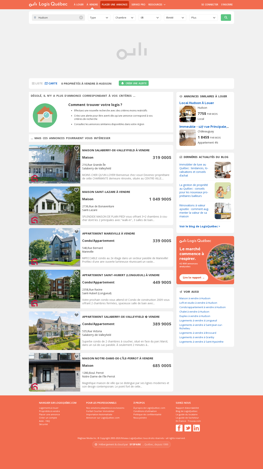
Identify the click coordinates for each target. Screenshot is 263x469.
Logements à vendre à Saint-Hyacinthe (201, 341)
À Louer (79, 4)
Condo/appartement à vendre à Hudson (202, 307)
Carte (52, 83)
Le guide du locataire (187, 414)
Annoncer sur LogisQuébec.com (103, 417)
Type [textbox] (93, 17)
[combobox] (99, 17)
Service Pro (138, 4)
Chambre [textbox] (121, 17)
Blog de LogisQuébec (187, 411)
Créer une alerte (136, 83)
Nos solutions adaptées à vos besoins (105, 407)
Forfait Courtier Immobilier (100, 411)
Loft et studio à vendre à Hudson (198, 302)
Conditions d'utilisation (145, 411)
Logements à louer (49, 407)
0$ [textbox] (142, 17)
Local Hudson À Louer (196, 103)
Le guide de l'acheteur (187, 417)
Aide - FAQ (44, 420)
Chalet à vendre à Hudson (194, 311)
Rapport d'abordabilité (187, 407)
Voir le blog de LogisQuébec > (199, 226)
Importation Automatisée (99, 414)
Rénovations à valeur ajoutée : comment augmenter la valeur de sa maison (194, 210)
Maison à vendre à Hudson (194, 298)
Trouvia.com (194, 420)
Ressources (155, 4)
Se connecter (209, 4)
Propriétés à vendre (49, 411)
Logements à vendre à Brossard (197, 333)
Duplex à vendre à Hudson (194, 316)
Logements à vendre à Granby (196, 337)
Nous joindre (140, 417)
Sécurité (43, 424)
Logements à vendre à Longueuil (198, 320)
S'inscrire (227, 4)
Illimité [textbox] (169, 17)
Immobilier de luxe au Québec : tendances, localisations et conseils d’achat (193, 170)
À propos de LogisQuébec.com (149, 407)
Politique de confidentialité (147, 414)
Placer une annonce (114, 4)
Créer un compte (48, 417)
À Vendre (92, 4)
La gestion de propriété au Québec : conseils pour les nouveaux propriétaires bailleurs (193, 190)
